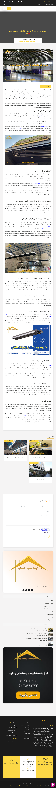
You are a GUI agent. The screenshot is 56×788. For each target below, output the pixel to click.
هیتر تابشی (41, 116)
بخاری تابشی (44, 126)
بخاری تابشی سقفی (46, 226)
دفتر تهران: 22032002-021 (28, 764)
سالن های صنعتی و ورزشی (47, 606)
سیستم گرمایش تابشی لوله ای (26, 732)
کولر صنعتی (50, 617)
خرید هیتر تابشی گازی (42, 643)
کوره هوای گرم (50, 620)
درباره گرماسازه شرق (12, 730)
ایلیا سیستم (39, 786)
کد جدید (46, 532)
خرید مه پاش (26, 736)
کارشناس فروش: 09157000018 (28, 766)
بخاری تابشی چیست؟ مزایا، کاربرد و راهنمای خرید (36, 638)
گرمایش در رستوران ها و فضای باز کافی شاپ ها (37, 633)
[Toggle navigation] (5, 8)
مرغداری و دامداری (49, 603)
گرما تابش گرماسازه (19, 96)
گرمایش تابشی (24, 40)
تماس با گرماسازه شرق (11, 733)
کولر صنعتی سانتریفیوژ (27, 728)
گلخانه (52, 600)
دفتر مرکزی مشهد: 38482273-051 (28, 762)
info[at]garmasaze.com (28, 770)
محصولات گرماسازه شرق (11, 735)
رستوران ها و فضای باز (48, 609)
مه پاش (51, 611)
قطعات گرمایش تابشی (46, 228)
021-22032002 (41, 4)
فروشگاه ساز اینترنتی (25, 786)
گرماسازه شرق (24, 416)
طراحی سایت (17, 786)
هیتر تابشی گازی (36, 183)
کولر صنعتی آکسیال (25, 725)
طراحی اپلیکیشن (10, 786)
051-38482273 (49, 4)
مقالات (30, 40)
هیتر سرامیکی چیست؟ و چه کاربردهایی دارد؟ (37, 629)
